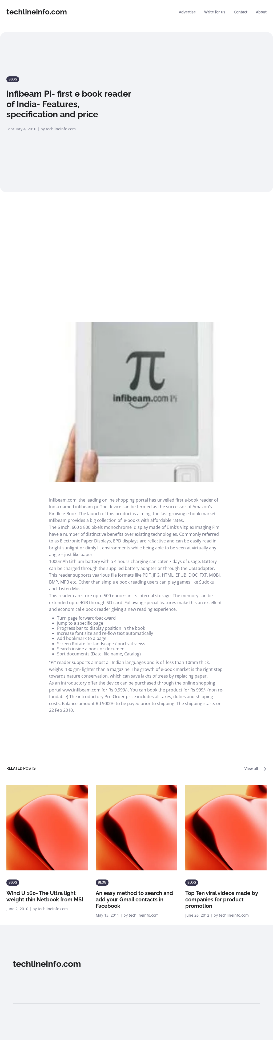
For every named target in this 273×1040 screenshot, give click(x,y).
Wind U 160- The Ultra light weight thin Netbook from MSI (44, 896)
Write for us (214, 11)
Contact (240, 11)
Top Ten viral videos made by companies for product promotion (221, 899)
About (261, 11)
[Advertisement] (136, 246)
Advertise (187, 11)
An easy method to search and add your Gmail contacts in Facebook (134, 899)
